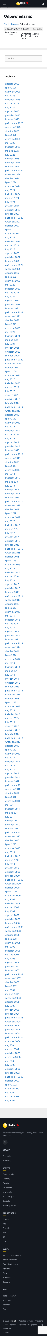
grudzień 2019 (12, 399)
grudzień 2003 (12, 1053)
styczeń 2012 (12, 773)
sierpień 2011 (12, 793)
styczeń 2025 (12, 158)
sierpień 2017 (12, 509)
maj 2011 (9, 805)
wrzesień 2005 (13, 1021)
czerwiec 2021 (12, 328)
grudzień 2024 (12, 162)
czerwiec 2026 (12, 91)
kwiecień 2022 (12, 288)
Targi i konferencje (10, 1264)
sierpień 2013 (12, 698)
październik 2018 (14, 454)
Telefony (6, 1179)
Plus (4, 1232)
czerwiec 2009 (13, 895)
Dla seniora (7, 1188)
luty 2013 (10, 722)
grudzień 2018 (12, 446)
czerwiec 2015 (12, 612)
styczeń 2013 (12, 726)
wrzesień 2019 (12, 411)
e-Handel (6, 1277)
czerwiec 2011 (12, 801)
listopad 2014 (12, 639)
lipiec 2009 (11, 891)
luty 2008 (10, 958)
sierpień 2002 (12, 1080)
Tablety (6, 1183)
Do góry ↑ (7, 1332)
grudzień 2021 (12, 304)
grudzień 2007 (12, 966)
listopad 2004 (12, 1033)
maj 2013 (10, 710)
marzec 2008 (12, 954)
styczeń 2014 (12, 678)
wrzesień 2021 (12, 316)
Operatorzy (9, 1213)
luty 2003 (10, 1065)
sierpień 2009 (12, 887)
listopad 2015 (12, 592)
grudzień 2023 (12, 210)
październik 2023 (14, 218)
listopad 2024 (12, 166)
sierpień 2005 (12, 1025)
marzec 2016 (12, 576)
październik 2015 (14, 596)
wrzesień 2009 (13, 883)
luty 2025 (10, 154)
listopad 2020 (12, 355)
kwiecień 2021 (12, 336)
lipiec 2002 (11, 1084)
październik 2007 (14, 974)
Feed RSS (7, 1328)
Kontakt (13, 1325)
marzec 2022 (12, 292)
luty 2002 (10, 1100)
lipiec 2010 (10, 844)
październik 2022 (14, 265)
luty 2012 (10, 769)
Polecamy (7, 1160)
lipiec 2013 (10, 702)
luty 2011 (9, 816)
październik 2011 (14, 785)
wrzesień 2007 (13, 978)
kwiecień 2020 (12, 383)
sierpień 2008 (12, 935)
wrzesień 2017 (12, 505)
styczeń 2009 (12, 915)
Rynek (6, 1249)
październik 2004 (14, 1037)
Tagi (41, 1325)
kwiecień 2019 (12, 430)
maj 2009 (10, 899)
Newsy (6, 1150)
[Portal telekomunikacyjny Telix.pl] (23, 4)
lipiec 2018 (10, 466)
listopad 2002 (12, 1073)
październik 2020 (14, 359)
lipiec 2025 (10, 135)
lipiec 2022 (10, 277)
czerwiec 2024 (12, 186)
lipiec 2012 (10, 749)
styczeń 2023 (12, 253)
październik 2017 (14, 501)
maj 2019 (10, 426)
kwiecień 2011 (12, 809)
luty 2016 (10, 580)
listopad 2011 (12, 781)
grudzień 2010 (12, 824)
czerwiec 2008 (12, 943)
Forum (14, 24)
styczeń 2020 (12, 395)
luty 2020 (10, 391)
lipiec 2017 (10, 513)
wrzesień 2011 (12, 789)
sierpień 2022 (12, 273)
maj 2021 (10, 332)
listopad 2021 (12, 308)
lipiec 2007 (11, 986)
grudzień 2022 (12, 257)
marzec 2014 (12, 671)
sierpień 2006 (12, 1002)
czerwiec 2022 (12, 281)
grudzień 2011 (12, 777)
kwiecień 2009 (12, 903)
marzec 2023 (12, 245)
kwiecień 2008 (12, 950)
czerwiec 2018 (12, 470)
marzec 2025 (12, 150)
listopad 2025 (12, 119)
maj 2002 (10, 1092)
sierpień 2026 (12, 84)
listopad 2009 (12, 876)
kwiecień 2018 (12, 478)
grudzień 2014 (12, 635)
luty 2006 (10, 1006)
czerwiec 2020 (12, 375)
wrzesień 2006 (13, 998)
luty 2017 (10, 533)
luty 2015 (10, 627)
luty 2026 (10, 107)
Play (4, 1224)
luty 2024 (10, 202)
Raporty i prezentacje (12, 1255)
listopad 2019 (12, 403)
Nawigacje (7, 1192)
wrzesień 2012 (12, 742)
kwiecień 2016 (12, 572)
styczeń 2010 (12, 868)
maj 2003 (10, 1061)
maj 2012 (10, 757)
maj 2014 (10, 663)
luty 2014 (10, 675)
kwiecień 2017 (12, 525)
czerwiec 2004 (13, 1041)
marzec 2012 (12, 765)
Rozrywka (7, 1300)
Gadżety (6, 1201)
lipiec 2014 (10, 655)
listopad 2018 (12, 450)
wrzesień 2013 (12, 694)
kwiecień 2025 (12, 147)
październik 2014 (14, 643)
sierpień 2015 (12, 604)
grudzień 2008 (12, 919)
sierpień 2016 (12, 556)
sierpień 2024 (12, 178)
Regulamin (32, 1325)
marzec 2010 (12, 860)
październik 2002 (14, 1077)
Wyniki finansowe (10, 1260)
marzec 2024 (12, 198)
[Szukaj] (43, 4)
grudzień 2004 (12, 1029)
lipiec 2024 (11, 182)
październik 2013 (14, 690)
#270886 (37, 29)
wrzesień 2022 (12, 269)
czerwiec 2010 (12, 848)
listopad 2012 (12, 734)
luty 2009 (10, 911)
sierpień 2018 (12, 462)
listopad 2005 (12, 1013)
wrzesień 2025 (12, 127)
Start (6, 24)
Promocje (7, 1156)
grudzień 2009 (12, 872)
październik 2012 (14, 738)
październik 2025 (14, 123)
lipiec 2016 (10, 560)
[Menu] (4, 4)
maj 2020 (10, 379)
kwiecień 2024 (12, 194)
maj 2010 (10, 852)
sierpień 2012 (12, 746)
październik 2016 (14, 549)
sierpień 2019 (12, 415)
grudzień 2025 (12, 115)
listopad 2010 (12, 828)
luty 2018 (10, 485)
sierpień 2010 (12, 840)
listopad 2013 (12, 686)
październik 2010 (14, 832)
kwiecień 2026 (12, 99)
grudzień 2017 (12, 493)
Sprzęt (6, 1168)
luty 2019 (10, 438)
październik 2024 (14, 170)
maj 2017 (10, 521)
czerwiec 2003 (13, 1057)
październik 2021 (14, 312)
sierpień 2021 (12, 320)
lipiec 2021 (10, 324)
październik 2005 (14, 1017)
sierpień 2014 (12, 651)
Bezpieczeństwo (10, 1296)
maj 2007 (10, 990)
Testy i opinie (8, 1174)
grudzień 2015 (12, 588)
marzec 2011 (11, 812)
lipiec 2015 (10, 608)
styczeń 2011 (12, 820)
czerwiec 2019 (12, 422)
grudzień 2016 (12, 541)
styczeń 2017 (12, 537)
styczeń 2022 (12, 300)
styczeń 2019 (12, 442)
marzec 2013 (12, 718)
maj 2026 (10, 95)
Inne (5, 1290)
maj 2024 (10, 190)
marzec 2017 (12, 529)
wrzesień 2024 (13, 174)
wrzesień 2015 (12, 600)
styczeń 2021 (12, 347)
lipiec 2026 (11, 87)
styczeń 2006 (12, 1009)
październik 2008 (14, 927)
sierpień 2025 (12, 131)
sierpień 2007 (12, 982)
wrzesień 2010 (12, 836)
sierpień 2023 (12, 225)
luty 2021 (10, 344)
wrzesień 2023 (13, 221)
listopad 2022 (12, 261)
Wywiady (6, 1269)
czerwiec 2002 (12, 1088)
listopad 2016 (12, 545)
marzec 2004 (12, 1049)
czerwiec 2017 (12, 517)
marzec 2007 (12, 994)
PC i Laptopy (8, 1196)
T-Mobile (6, 1228)
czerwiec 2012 (12, 753)
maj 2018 (10, 474)
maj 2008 (10, 946)
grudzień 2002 (12, 1069)
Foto (4, 1309)
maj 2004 (10, 1045)
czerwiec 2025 (12, 139)
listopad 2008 (12, 923)
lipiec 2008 (11, 939)
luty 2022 (10, 296)
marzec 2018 (12, 481)
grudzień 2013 (12, 683)
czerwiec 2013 (12, 706)
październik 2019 (14, 407)
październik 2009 (14, 880)
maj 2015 (10, 615)
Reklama (6, 1282)
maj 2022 (10, 284)
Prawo (5, 1273)
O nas (5, 1325)
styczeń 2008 (12, 962)
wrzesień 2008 (13, 931)
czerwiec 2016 (12, 564)
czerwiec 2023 (12, 233)
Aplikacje (6, 1305)
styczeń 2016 (12, 584)
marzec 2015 (12, 623)
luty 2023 (10, 249)
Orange (6, 1219)
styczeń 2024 (12, 206)
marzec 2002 (12, 1096)
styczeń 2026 (12, 111)
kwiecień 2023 (12, 241)
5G (4, 1237)
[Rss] (5, 1142)
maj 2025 (10, 143)
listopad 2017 (12, 497)
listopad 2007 (12, 970)
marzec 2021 (12, 340)
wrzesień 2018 (12, 458)
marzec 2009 (12, 907)
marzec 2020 (12, 387)
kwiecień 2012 (12, 761)
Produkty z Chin (9, 1205)
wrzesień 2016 (12, 552)
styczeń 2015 (12, 631)
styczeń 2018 (12, 489)
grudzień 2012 (12, 730)
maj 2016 (10, 568)
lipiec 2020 (11, 371)
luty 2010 (10, 864)
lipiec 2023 (11, 229)
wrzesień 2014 (12, 647)
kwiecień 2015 (12, 619)
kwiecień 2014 (12, 667)
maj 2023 (10, 237)
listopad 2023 (12, 214)
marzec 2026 (12, 103)
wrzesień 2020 (13, 363)
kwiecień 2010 (12, 856)
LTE (4, 1241)
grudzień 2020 (12, 352)
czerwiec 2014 (12, 659)
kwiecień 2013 (12, 714)
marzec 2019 (12, 434)
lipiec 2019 (10, 418)
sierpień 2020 (12, 367)
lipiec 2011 (10, 797)
